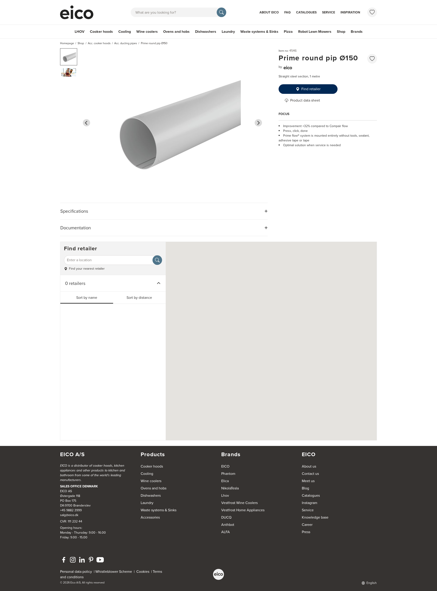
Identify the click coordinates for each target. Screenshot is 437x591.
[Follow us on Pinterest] (91, 559)
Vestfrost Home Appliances (242, 510)
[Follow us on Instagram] (72, 559)
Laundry (228, 31)
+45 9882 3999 (71, 510)
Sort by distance (139, 297)
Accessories (150, 517)
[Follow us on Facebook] (63, 559)
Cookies (143, 571)
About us (309, 466)
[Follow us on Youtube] (100, 559)
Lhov (225, 495)
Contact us (310, 473)
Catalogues (306, 12)
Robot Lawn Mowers (314, 31)
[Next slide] (258, 122)
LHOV (79, 31)
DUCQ (226, 517)
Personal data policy (76, 571)
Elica (225, 481)
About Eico (269, 12)
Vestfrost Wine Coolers (239, 502)
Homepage (67, 43)
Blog (305, 488)
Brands (357, 31)
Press (306, 532)
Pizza (288, 31)
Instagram (309, 502)
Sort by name (86, 297)
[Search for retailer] (157, 260)
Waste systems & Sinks (259, 31)
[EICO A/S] (218, 574)
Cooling (124, 31)
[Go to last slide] (86, 122)
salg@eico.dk (69, 515)
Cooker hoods (101, 31)
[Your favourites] (372, 12)
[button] (68, 56)
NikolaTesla (230, 488)
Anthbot (227, 524)
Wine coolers (147, 31)
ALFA (225, 532)
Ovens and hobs (176, 31)
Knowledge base (315, 517)
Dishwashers (205, 31)
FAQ (287, 12)
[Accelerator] (78, 12)
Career (307, 524)
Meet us (308, 481)
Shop (341, 31)
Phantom (228, 473)
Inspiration (350, 12)
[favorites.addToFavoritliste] (372, 59)
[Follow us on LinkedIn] (82, 559)
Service (328, 12)
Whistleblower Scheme (113, 571)
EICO (225, 466)
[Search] (221, 12)
